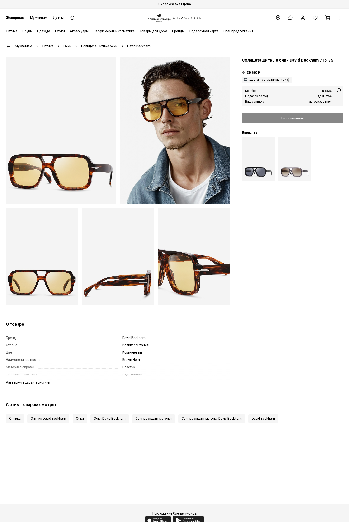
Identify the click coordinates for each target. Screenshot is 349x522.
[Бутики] (278, 18)
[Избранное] (315, 18)
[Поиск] (72, 18)
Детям (58, 18)
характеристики (28, 382)
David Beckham (263, 418)
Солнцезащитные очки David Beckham (212, 418)
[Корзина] (327, 18)
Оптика (11, 31)
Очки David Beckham (110, 418)
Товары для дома (153, 31)
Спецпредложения (238, 31)
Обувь (27, 31)
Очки (80, 418)
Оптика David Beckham (48, 418)
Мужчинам (38, 18)
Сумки (60, 31)
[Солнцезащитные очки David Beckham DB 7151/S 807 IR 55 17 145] (258, 159)
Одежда (43, 31)
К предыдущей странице (8, 46)
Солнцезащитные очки (154, 418)
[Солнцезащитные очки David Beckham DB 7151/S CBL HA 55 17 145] (294, 159)
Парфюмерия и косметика (114, 31)
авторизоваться (320, 101)
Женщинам (15, 18)
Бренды (178, 31)
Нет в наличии (292, 118)
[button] (290, 18)
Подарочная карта (203, 31)
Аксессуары (79, 31)
